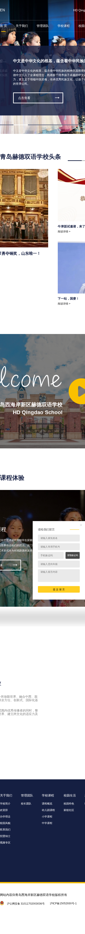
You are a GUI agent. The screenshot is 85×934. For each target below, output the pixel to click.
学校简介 (5, 803)
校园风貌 (5, 823)
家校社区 (69, 810)
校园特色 (69, 803)
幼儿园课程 (48, 810)
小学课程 (47, 816)
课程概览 (47, 803)
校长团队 (26, 803)
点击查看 (24, 98)
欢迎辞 (4, 810)
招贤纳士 (5, 836)
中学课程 (47, 823)
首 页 (3, 26)
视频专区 (5, 842)
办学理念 (5, 816)
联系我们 (5, 829)
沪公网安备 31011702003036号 (26, 903)
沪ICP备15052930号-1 (63, 903)
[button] (75, 160)
